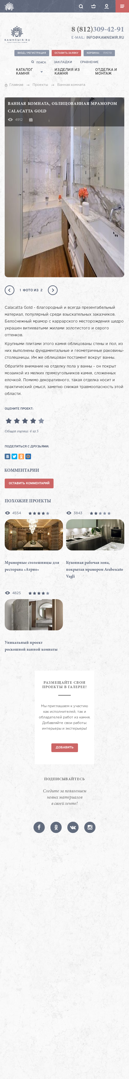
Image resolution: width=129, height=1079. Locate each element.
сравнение (89, 62)
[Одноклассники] (21, 456)
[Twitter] (14, 456)
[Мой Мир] (28, 456)
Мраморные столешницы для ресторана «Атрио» (32, 566)
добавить (65, 748)
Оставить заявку (66, 53)
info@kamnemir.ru (105, 37)
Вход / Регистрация (32, 53)
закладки (63, 62)
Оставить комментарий (29, 483)
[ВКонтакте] (7, 456)
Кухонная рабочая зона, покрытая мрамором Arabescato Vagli (94, 570)
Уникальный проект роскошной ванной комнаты (31, 646)
